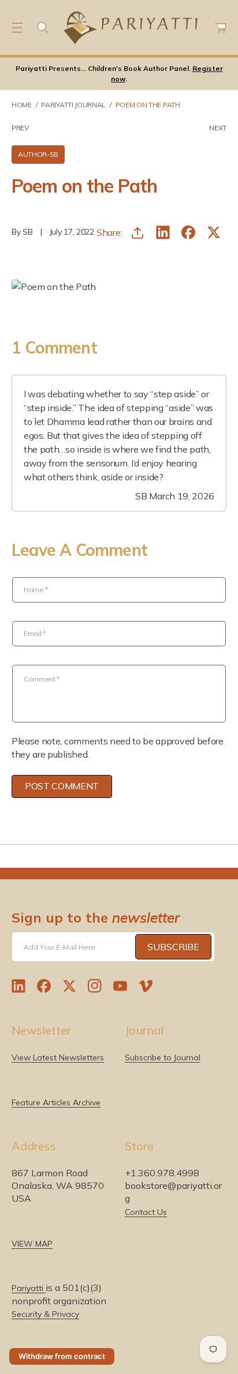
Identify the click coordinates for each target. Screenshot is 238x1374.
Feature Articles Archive (56, 1102)
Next (217, 127)
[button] (17, 27)
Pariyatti (29, 1288)
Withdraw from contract (61, 1356)
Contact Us (146, 1212)
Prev (20, 127)
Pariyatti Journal (73, 104)
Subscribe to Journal (162, 1057)
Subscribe (173, 947)
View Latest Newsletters (58, 1057)
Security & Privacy (45, 1314)
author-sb (38, 154)
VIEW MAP (32, 1244)
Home (22, 104)
